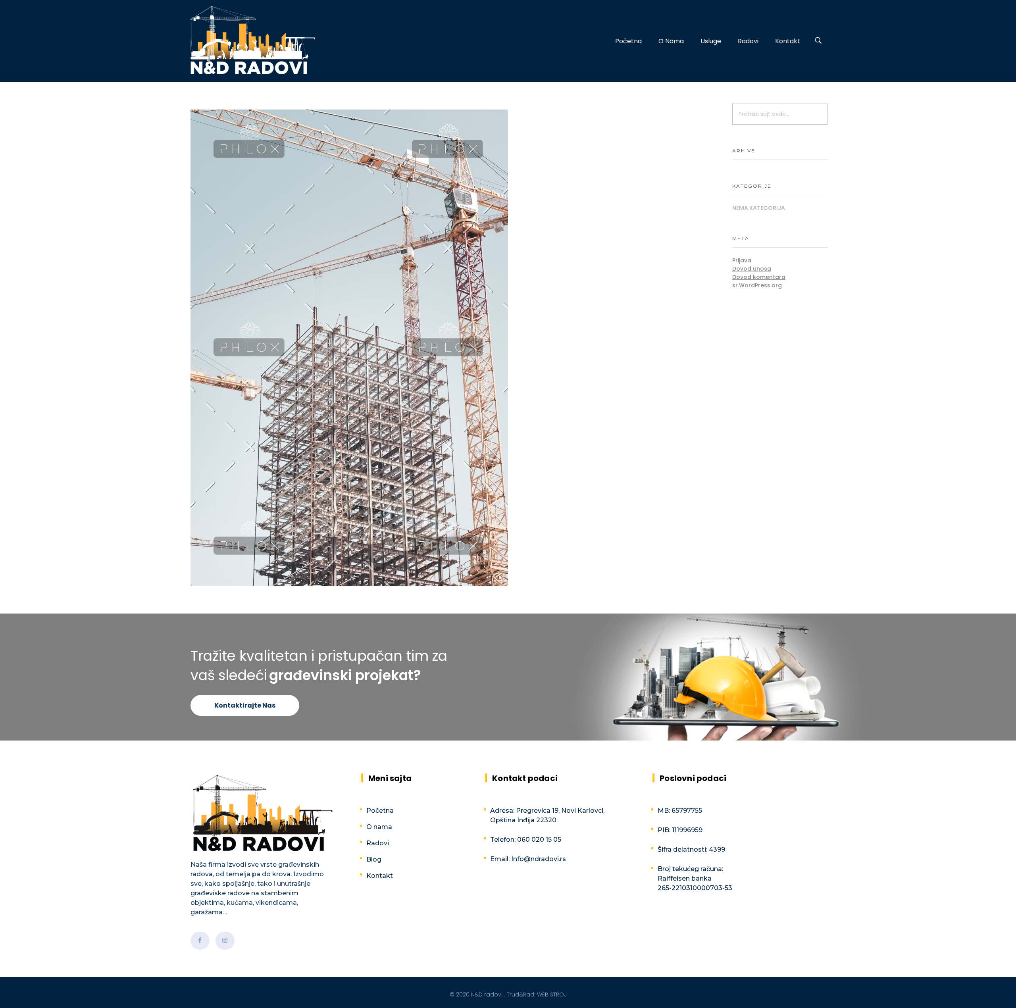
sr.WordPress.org (757, 285)
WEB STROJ (552, 994)
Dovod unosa (751, 269)
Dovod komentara (758, 277)
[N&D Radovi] (252, 40)
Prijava (741, 260)
